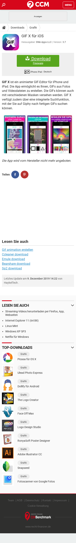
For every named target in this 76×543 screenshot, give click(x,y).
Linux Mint (11, 326)
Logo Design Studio (29, 427)
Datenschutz (32, 500)
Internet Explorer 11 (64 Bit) (22, 320)
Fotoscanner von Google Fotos (36, 481)
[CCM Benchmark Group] (38, 516)
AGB (19, 500)
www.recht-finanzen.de (38, 526)
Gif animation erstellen (17, 250)
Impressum (60, 500)
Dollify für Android (28, 386)
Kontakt (46, 500)
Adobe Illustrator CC (30, 454)
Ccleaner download (15, 254)
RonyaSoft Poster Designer (34, 440)
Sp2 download (12, 268)
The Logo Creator (28, 399)
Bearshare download (16, 264)
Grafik (33, 27)
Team (11, 500)
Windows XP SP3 (15, 331)
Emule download (13, 259)
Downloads (17, 27)
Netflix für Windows (17, 336)
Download (40, 60)
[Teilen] (15, 174)
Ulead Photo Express (30, 372)
